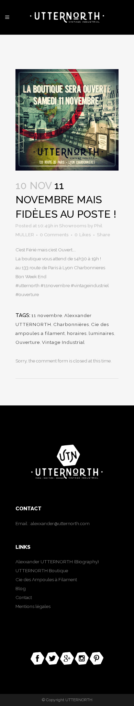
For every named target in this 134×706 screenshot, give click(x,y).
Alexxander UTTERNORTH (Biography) (57, 561)
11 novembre (46, 315)
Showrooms (73, 225)
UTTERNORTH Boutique (41, 570)
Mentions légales (33, 606)
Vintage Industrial (63, 342)
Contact (23, 597)
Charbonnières (71, 324)
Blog (20, 588)
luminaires (101, 333)
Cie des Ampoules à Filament (46, 579)
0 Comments (54, 234)
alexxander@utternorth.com (60, 523)
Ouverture (27, 342)
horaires (77, 333)
